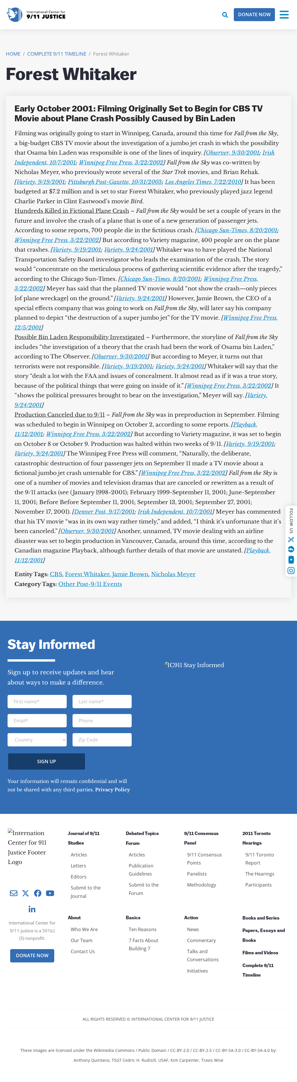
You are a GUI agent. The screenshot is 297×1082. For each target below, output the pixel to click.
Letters (78, 866)
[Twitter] (291, 539)
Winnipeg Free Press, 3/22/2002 (121, 162)
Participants (258, 885)
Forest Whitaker (87, 574)
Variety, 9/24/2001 (128, 249)
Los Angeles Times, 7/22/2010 (203, 182)
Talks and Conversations (203, 955)
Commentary (201, 940)
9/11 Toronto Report (259, 859)
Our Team (82, 940)
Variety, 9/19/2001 (41, 182)
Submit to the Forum (144, 889)
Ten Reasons (143, 929)
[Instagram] (291, 570)
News (193, 929)
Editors (78, 877)
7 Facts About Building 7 (143, 944)
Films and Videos (260, 953)
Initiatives (197, 971)
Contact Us (83, 951)
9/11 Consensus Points (204, 859)
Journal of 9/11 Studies (83, 839)
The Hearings (259, 874)
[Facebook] (291, 549)
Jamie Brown (130, 574)
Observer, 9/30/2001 (232, 152)
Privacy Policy (112, 789)
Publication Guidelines (141, 870)
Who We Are (84, 929)
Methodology (201, 885)
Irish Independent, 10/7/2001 (175, 511)
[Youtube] (291, 559)
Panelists (197, 874)
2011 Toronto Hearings (256, 839)
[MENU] (284, 15)
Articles (79, 855)
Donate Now (254, 14)
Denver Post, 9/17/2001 (104, 511)
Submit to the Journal (86, 892)
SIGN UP (46, 761)
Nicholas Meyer (173, 574)
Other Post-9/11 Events (90, 584)
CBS (56, 574)
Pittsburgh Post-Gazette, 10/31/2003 (115, 182)
